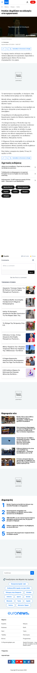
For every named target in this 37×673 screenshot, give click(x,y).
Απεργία (6, 195)
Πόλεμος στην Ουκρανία (13, 592)
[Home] (2, 6)
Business (4, 627)
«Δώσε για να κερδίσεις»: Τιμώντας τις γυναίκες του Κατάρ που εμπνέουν (15, 167)
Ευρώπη (3, 623)
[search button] (32, 573)
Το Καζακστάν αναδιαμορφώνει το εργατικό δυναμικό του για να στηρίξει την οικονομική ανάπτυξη (14, 173)
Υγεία (19, 601)
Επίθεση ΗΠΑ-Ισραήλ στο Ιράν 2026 (18, 588)
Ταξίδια (3, 635)
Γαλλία (10, 605)
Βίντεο (3, 638)
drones (28, 596)
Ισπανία (9, 596)
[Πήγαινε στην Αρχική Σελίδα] (6, 2)
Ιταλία (18, 6)
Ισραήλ (28, 601)
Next (2, 631)
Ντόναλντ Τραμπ (23, 605)
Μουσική (9, 601)
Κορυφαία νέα (9, 413)
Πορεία (6, 191)
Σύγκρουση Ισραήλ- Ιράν (18, 584)
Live (33, 2)
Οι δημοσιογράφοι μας (8, 642)
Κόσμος (13, 6)
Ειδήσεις (6, 6)
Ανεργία (25, 191)
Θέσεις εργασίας (23, 187)
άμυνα (19, 596)
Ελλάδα (28, 592)
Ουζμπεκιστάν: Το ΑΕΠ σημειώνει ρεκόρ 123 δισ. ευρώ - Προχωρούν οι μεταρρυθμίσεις (15, 180)
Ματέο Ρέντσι (8, 187)
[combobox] (18, 573)
